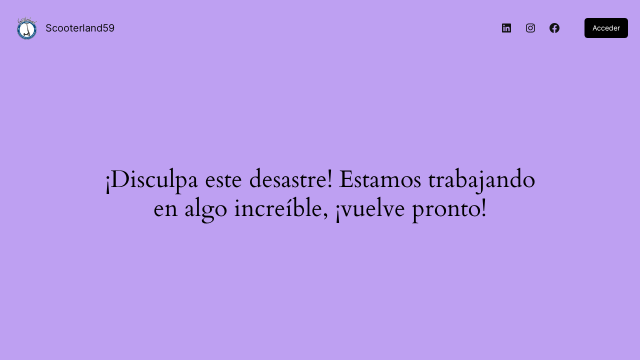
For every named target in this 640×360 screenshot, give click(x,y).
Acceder (606, 28)
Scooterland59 (80, 28)
